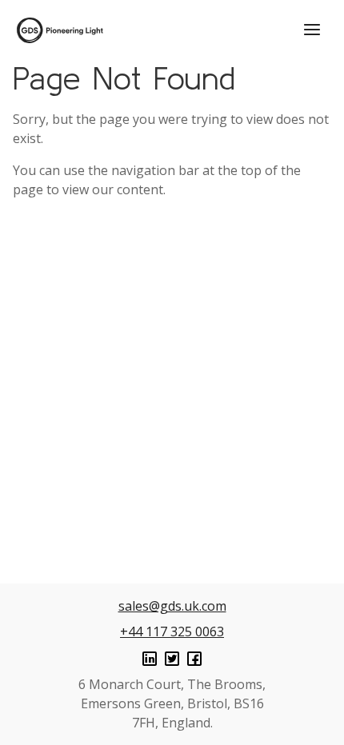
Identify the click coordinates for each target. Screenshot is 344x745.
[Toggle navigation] (312, 29)
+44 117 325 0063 (172, 631)
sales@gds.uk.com (172, 606)
